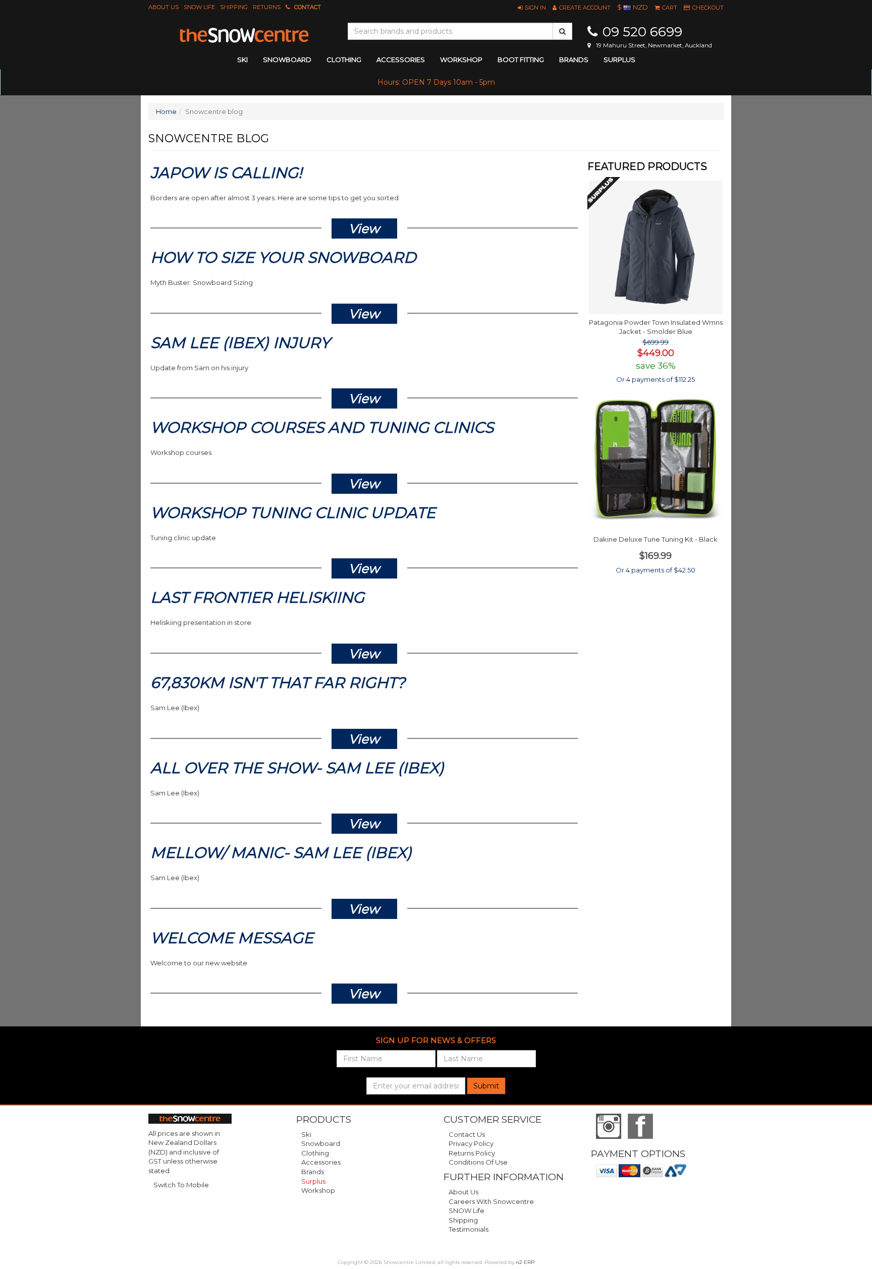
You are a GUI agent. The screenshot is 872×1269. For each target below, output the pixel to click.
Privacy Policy (471, 1143)
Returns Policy (472, 1153)
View (364, 228)
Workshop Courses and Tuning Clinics (322, 427)
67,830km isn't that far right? (277, 682)
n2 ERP (525, 1262)
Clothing (315, 1153)
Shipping (234, 7)
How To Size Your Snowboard (283, 257)
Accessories (321, 1162)
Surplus (619, 59)
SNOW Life (199, 7)
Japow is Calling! (226, 172)
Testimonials (468, 1229)
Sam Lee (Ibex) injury (240, 342)
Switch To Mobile (181, 1185)
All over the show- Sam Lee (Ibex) (297, 768)
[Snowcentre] (244, 35)
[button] (532, 8)
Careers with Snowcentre (491, 1201)
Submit (486, 1085)
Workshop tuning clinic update (292, 512)
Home (166, 111)
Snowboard (320, 1143)
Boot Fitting (521, 59)
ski (242, 59)
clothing (343, 59)
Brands (573, 59)
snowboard (287, 59)
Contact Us (467, 1134)
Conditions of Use (478, 1162)
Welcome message (231, 938)
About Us (163, 7)
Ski (306, 1134)
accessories (400, 59)
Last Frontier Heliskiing (257, 597)
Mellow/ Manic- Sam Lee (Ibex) (281, 852)
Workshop (461, 59)
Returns (267, 7)
